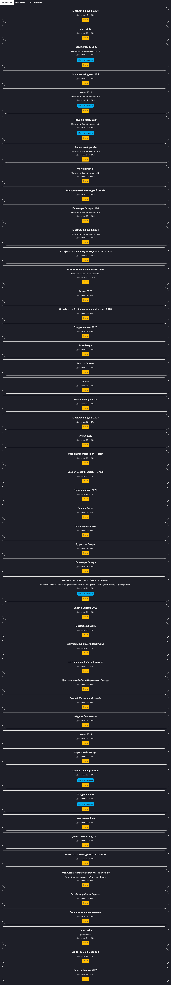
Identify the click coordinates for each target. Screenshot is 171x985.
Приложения (20, 2)
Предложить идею (35, 2)
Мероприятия (7, 2)
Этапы (85, 20)
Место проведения (85, 60)
